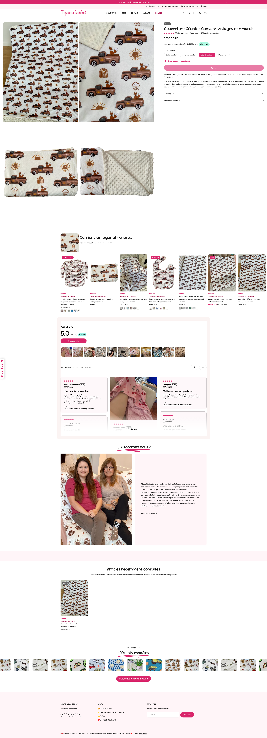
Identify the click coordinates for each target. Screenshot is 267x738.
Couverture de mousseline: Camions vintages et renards (133, 300)
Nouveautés (111, 13)
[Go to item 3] (89, 352)
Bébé (124, 13)
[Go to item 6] (123, 352)
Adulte (146, 13)
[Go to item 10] (168, 352)
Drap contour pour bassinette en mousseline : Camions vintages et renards (191, 299)
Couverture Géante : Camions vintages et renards (208, 28)
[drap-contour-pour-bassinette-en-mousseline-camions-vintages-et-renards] (180, 308)
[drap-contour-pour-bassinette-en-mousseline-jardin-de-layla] (183, 308)
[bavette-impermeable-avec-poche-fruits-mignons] (153, 308)
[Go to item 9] (157, 352)
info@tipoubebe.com (69, 709)
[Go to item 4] (100, 352)
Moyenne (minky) (189, 55)
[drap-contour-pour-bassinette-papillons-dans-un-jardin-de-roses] (186, 308)
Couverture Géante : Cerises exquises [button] (177, 405)
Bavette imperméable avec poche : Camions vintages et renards (162, 300)
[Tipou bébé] (74, 13)
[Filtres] (194, 367)
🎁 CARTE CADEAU (105, 709)
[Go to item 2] (78, 352)
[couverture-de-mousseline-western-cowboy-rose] (131, 308)
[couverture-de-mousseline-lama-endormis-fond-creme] (127, 308)
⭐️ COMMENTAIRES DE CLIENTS (111, 712)
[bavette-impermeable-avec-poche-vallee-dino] (164, 308)
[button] (40, 2)
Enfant (134, 13)
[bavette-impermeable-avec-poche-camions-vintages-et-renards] (150, 308)
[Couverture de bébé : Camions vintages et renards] (104, 272)
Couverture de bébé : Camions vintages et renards (101, 300)
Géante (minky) (207, 55)
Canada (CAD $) (69, 734)
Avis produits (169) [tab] (67, 367)
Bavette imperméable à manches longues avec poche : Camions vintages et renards (73, 302)
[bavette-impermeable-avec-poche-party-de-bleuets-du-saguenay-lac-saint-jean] (157, 308)
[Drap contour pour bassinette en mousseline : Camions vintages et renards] (193, 272)
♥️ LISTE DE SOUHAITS (107, 720)
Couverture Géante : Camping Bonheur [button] (79, 409)
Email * (152, 715)
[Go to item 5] (112, 352)
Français (82, 734)
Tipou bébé (143, 734)
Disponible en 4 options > (98, 296)
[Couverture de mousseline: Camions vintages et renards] (134, 272)
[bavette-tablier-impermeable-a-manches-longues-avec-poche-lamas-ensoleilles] (65, 310)
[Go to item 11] (180, 352)
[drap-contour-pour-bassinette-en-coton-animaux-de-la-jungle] (190, 308)
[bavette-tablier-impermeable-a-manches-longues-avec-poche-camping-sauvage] (68, 310)
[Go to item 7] (134, 352)
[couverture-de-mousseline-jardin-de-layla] (134, 308)
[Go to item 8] (146, 352)
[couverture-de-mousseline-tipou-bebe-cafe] (124, 308)
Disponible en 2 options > (68, 296)
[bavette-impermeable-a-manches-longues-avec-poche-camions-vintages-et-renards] (62, 310)
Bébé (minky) (171, 55)
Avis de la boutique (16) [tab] (83, 367)
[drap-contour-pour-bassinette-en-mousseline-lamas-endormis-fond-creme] (193, 308)
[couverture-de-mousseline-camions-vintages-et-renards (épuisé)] (121, 308)
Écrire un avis (73, 341)
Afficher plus (132, 429)
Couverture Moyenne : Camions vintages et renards (220, 300)
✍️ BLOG (101, 716)
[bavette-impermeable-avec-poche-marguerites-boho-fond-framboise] (160, 308)
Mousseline (222, 55)
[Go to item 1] (66, 352)
